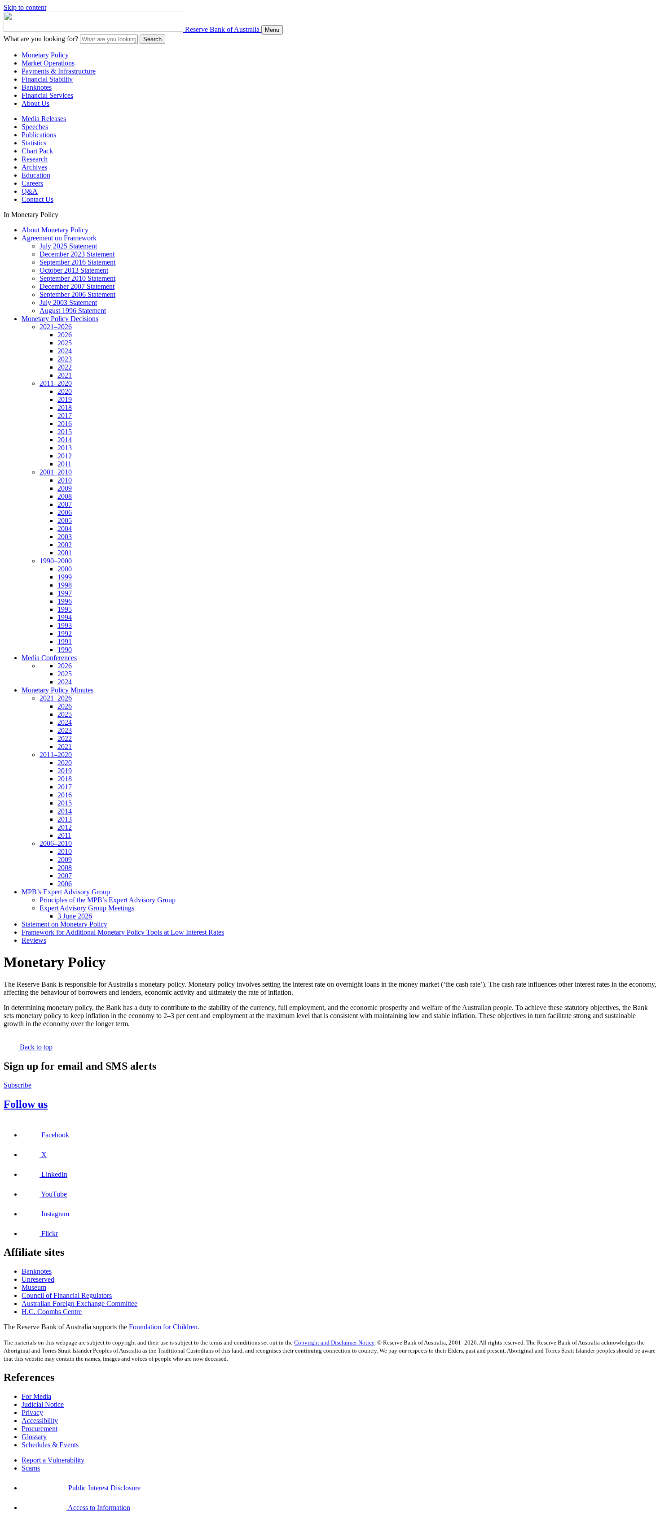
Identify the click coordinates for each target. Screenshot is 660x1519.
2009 (64, 488)
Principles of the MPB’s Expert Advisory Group (108, 900)
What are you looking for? (41, 39)
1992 (64, 633)
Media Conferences (49, 658)
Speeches (35, 127)
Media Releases (44, 118)
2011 (64, 464)
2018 (64, 407)
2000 (64, 569)
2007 (64, 504)
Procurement (39, 1428)
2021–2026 (56, 327)
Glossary (34, 1437)
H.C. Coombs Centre (52, 1311)
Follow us (26, 1104)
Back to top (35, 1047)
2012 (64, 456)
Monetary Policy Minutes (57, 690)
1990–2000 (56, 561)
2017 (64, 415)
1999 (64, 577)
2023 (64, 359)
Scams (31, 1468)
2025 (64, 343)
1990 (64, 649)
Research (35, 159)
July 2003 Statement (68, 302)
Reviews (34, 940)
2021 (64, 375)
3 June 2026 (74, 916)
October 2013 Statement (74, 270)
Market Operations (48, 63)
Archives (34, 167)
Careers (32, 183)
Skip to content (25, 7)
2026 (64, 335)
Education (36, 175)
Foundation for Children (163, 1327)
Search (152, 39)
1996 (64, 601)
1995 (64, 609)
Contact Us (37, 199)
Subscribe (17, 1085)
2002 (64, 544)
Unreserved (38, 1279)
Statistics (34, 143)
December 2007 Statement (77, 286)
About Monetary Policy (55, 230)
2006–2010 (56, 843)
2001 (64, 553)
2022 (64, 367)
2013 (64, 448)
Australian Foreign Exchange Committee (79, 1303)
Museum (34, 1287)
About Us (35, 103)
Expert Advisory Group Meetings (87, 908)
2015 (64, 431)
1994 (64, 617)
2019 (64, 399)
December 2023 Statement (77, 254)
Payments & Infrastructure (59, 71)
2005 (64, 520)
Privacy (32, 1412)
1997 (64, 593)
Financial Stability (47, 79)
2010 (64, 480)
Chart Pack (37, 151)
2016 (64, 423)
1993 (64, 625)
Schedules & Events (50, 1445)
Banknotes (37, 87)
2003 (64, 536)
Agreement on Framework (59, 238)
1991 (64, 641)
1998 (64, 585)
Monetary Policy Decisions (60, 318)
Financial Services (47, 95)
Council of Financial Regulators (67, 1295)
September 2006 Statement (77, 294)
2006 (64, 512)
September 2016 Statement (77, 262)
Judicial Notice (43, 1404)
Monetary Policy (45, 55)
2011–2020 (56, 383)
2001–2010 (56, 472)
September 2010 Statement (77, 278)
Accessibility (40, 1420)
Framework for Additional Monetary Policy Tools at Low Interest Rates (123, 932)
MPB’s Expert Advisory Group (66, 892)
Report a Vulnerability (53, 1460)
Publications (39, 135)
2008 (64, 496)
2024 (64, 351)
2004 (64, 528)
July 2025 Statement (68, 246)
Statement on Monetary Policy (64, 924)
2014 (64, 440)
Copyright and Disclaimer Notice (334, 1342)
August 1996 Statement (73, 310)
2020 (64, 391)
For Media (36, 1396)
